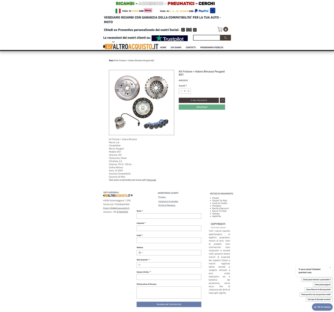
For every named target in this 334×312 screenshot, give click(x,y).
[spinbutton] (185, 91)
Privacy (162, 197)
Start (111, 60)
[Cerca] (225, 37)
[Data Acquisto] (139, 265)
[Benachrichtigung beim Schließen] (330, 267)
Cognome (141, 223)
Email (139, 235)
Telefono (140, 247)
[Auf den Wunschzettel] (222, 100)
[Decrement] (181, 91)
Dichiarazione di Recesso (146, 284)
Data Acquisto (143, 260)
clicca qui (151, 180)
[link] (223, 29)
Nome (140, 211)
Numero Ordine (144, 272)
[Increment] (188, 91)
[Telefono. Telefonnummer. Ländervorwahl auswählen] (141, 252)
